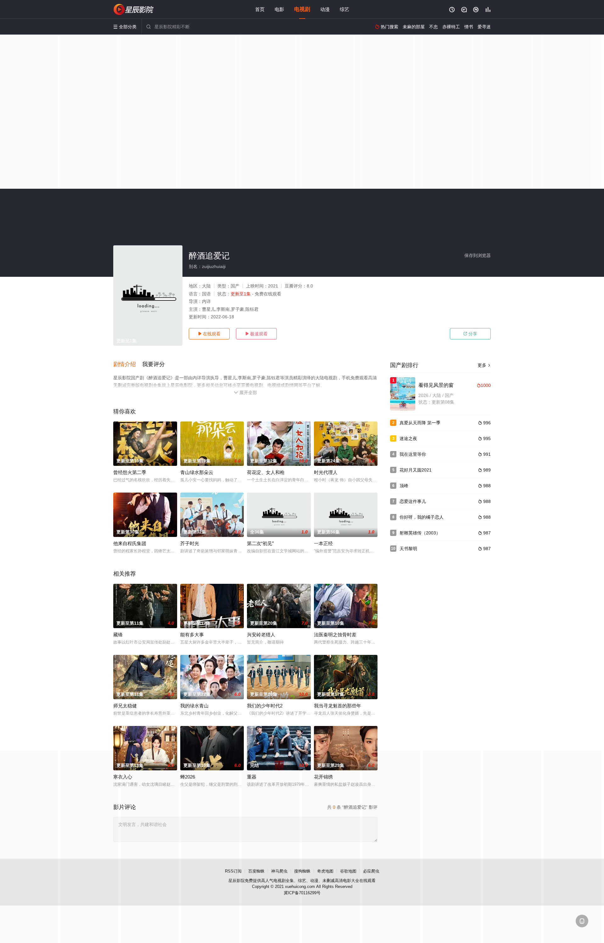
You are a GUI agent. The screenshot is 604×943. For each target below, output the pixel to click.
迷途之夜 (408, 438)
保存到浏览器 (477, 255)
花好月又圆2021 (416, 469)
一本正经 (323, 543)
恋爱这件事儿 (413, 501)
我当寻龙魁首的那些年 (337, 705)
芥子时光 (189, 543)
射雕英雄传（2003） (420, 532)
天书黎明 (408, 548)
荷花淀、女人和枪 (266, 472)
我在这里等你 (413, 454)
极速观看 (256, 333)
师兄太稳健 (125, 705)
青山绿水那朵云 (196, 472)
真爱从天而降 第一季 (420, 422)
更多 (484, 365)
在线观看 (209, 333)
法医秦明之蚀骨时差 (335, 634)
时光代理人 (326, 472)
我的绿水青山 (194, 705)
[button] (127, 364)
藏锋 (118, 634)
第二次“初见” (260, 543)
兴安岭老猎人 (261, 634)
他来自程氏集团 (129, 543)
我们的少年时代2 (264, 705)
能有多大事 (192, 634)
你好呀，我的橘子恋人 (422, 517)
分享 (470, 333)
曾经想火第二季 (129, 472)
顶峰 (404, 485)
